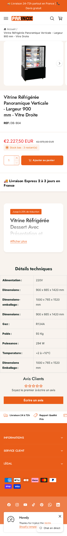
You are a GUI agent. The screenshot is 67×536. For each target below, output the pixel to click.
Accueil (11, 29)
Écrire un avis (33, 400)
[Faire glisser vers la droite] (59, 63)
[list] (33, 417)
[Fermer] (60, 516)
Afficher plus (18, 241)
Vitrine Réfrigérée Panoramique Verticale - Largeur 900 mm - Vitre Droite (33, 34)
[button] (6, 18)
